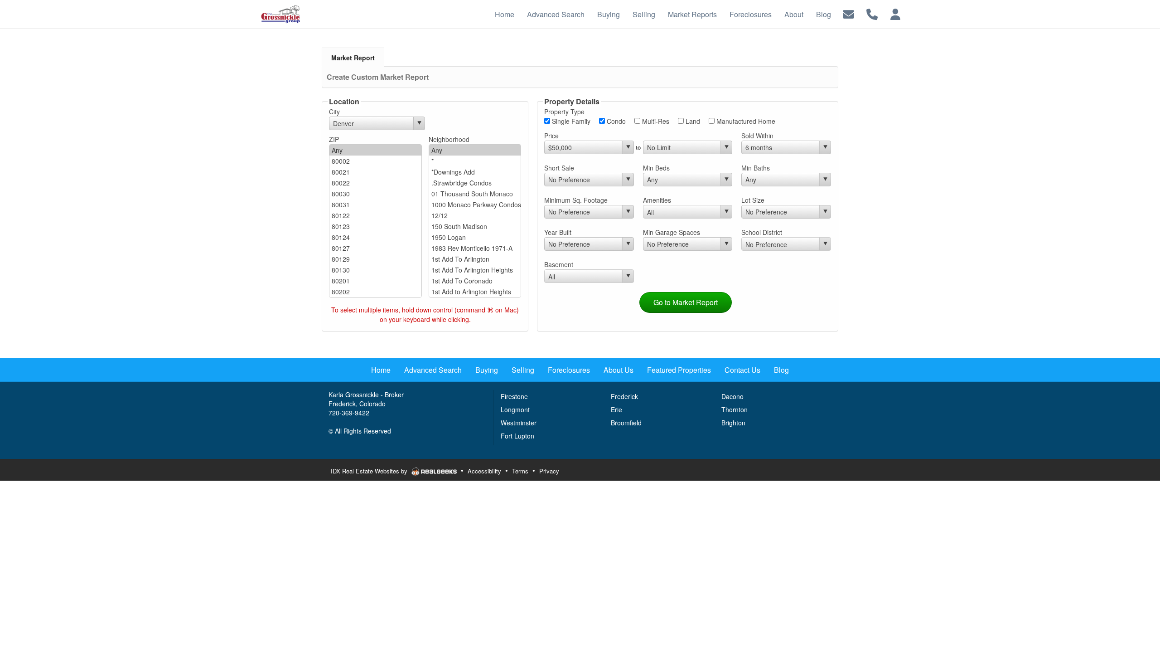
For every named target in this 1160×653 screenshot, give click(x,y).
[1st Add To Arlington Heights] (475, 269)
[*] (475, 161)
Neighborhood (449, 139)
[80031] (375, 204)
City (334, 111)
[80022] (375, 182)
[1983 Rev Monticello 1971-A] (475, 248)
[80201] (375, 280)
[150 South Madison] (475, 226)
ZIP (334, 139)
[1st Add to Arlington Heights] (475, 291)
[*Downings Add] (475, 171)
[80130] (375, 269)
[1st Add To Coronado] (475, 280)
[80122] (375, 215)
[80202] (375, 291)
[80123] (375, 226)
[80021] (375, 171)
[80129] (375, 258)
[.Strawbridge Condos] (475, 182)
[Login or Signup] (895, 13)
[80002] (375, 161)
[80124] (375, 237)
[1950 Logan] (475, 237)
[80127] (375, 248)
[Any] (375, 150)
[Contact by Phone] (872, 13)
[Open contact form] (848, 13)
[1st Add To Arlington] (475, 258)
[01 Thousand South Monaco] (475, 193)
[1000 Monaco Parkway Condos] (475, 204)
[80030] (375, 193)
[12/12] (475, 215)
